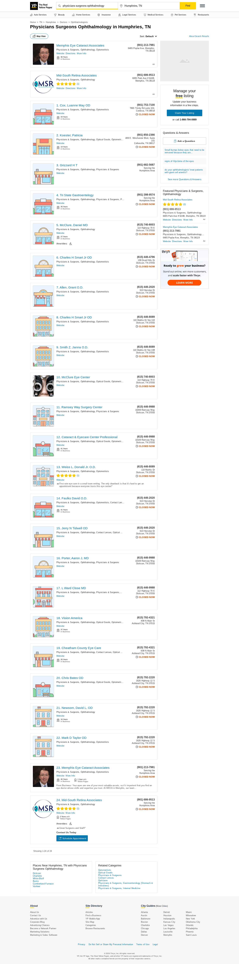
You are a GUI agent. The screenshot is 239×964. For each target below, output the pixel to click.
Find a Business (93, 915)
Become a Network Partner (43, 928)
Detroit (166, 912)
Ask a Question (186, 141)
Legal (155, 944)
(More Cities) (162, 906)
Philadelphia (192, 928)
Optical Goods (103, 139)
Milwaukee (191, 915)
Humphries (51, 22)
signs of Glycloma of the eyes (179, 161)
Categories (91, 925)
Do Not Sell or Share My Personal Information (111, 944)
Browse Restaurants (95, 928)
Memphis (167, 935)
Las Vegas (168, 925)
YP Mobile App (93, 918)
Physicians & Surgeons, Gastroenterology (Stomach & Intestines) (125, 884)
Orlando (189, 925)
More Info (81, 53)
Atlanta (144, 912)
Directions (70, 53)
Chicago (145, 928)
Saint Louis (191, 935)
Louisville (168, 931)
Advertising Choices (40, 925)
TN (40, 22)
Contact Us (35, 915)
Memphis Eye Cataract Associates (80, 45)
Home (33, 22)
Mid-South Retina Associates (76, 75)
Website (60, 53)
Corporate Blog (37, 922)
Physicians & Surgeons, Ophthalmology (75, 49)
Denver (144, 935)
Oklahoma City (193, 922)
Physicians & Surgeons (107, 169)
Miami (189, 912)
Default (150, 36)
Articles (89, 912)
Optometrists (102, 49)
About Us (34, 912)
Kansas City (169, 922)
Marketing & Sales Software (43, 935)
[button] (202, 5)
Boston (144, 922)
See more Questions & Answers (184, 179)
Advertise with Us (38, 918)
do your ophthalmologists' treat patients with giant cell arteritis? (184, 171)
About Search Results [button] (199, 36)
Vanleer (36, 886)
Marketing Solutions (39, 931)
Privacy (81, 944)
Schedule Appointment (74, 838)
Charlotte (37, 876)
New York (190, 918)
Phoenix (190, 931)
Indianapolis (169, 918)
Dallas (144, 931)
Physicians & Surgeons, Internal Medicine (119, 888)
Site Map (90, 922)
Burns (36, 881)
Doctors (63, 22)
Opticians (103, 880)
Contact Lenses (118, 502)
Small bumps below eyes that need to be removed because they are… (184, 151)
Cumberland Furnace (43, 883)
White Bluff (38, 878)
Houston (167, 915)
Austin (144, 915)
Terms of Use (142, 944)
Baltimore (145, 918)
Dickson (37, 873)
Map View (41, 36)
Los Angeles (169, 928)
